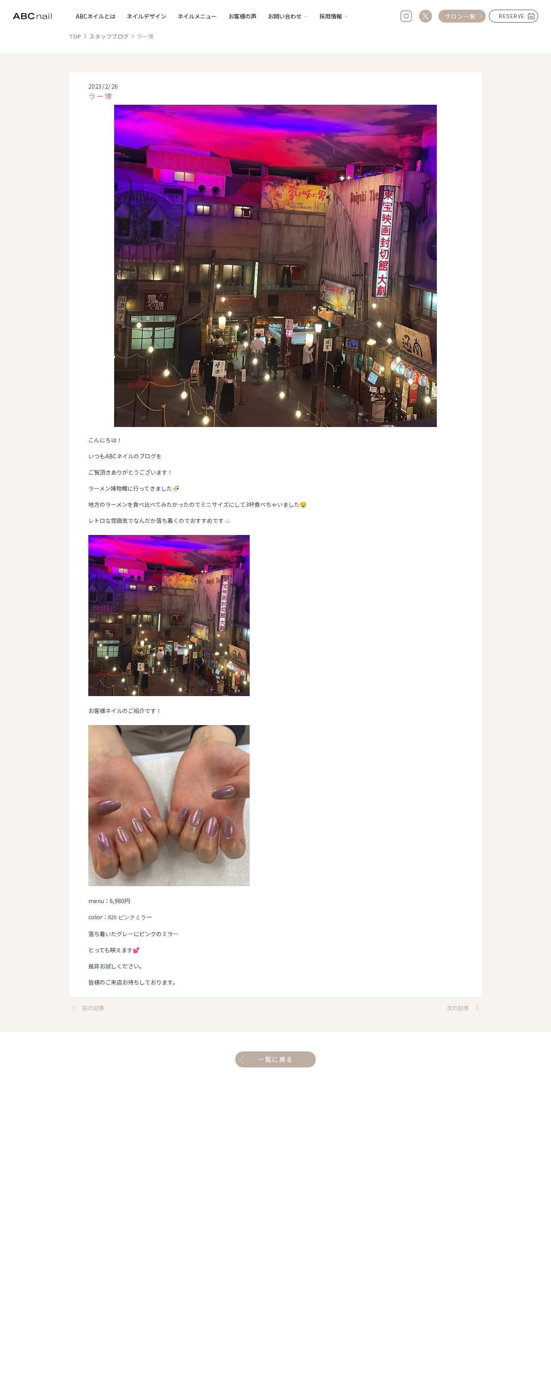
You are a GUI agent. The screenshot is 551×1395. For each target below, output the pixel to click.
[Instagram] (406, 16)
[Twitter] (425, 16)
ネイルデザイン (146, 16)
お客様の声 (242, 16)
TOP (75, 36)
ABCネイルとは (95, 16)
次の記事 (458, 1008)
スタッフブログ (109, 36)
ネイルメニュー (197, 16)
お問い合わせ (285, 16)
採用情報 (330, 16)
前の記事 (93, 1008)
